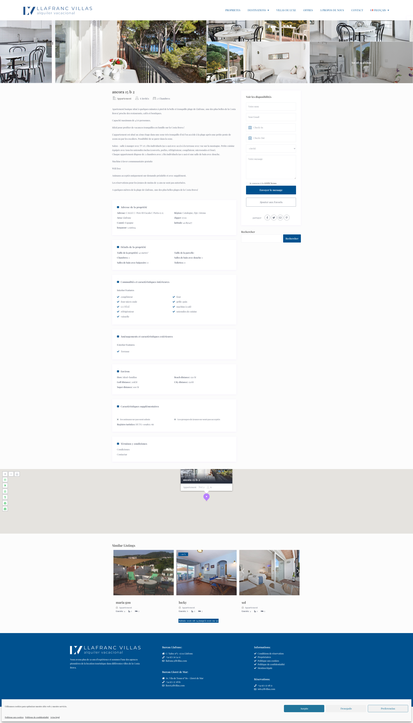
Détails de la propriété (133, 247)
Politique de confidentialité (37, 717)
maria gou (123, 602)
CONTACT (357, 10)
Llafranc (127, 217)
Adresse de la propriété (134, 207)
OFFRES (308, 10)
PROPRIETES (232, 10)
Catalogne (188, 212)
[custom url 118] (143, 572)
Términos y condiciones (134, 443)
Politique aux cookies (14, 717)
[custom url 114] (267, 217)
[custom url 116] (280, 217)
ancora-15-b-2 (191, 479)
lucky (183, 602)
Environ (125, 371)
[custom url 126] (269, 572)
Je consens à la (263, 183)
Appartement (124, 98)
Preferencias (388, 708)
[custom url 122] (206, 572)
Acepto (304, 708)
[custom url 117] (287, 217)
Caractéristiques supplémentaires (140, 406)
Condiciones (123, 449)
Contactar (122, 454)
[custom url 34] (58, 10)
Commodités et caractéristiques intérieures (145, 282)
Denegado (346, 708)
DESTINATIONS (257, 10)
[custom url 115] (274, 217)
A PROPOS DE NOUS (332, 10)
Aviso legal (55, 717)
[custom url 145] (297, 572)
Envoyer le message (271, 190)
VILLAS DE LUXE (286, 10)
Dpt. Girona (200, 212)
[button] (206, 497)
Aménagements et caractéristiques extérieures (147, 336)
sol (244, 602)
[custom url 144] (242, 572)
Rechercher (248, 231)
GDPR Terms (270, 183)
